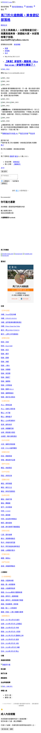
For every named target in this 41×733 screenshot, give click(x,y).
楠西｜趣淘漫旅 (6, 523)
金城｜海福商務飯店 (8, 566)
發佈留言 (4, 183)
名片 (6, 53)
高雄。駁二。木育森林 (9, 608)
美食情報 (17, 44)
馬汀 (2, 145)
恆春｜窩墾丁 (5, 377)
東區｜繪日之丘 (6, 487)
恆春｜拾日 (5, 350)
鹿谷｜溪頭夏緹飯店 (8, 538)
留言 (16, 156)
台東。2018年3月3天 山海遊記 (11, 624)
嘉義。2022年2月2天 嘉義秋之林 (12, 635)
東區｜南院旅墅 (6, 483)
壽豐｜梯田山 (5, 558)
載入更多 (4, 171)
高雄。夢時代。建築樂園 (9, 596)
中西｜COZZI (5, 511)
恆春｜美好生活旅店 (8, 397)
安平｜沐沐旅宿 (6, 507)
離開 (11, 729)
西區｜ (3, 475)
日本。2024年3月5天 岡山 (10, 651)
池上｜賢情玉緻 (6, 405)
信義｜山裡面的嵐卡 (8, 550)
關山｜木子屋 (5, 413)
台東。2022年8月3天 (8, 639)
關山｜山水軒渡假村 (8, 420)
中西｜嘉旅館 (5, 515)
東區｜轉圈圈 (5, 503)
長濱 (17, 639)
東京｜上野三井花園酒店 (9, 334)
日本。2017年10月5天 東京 (10, 620)
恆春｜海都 (5, 361)
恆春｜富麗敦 (5, 381)
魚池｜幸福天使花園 (8, 542)
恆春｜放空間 (5, 373)
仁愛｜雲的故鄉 (6, 534)
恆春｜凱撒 (5, 358)
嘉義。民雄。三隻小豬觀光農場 (12, 612)
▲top (2, 167)
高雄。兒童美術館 (7, 580)
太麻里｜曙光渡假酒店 (9, 436)
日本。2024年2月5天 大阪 (10, 643)
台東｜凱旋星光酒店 (8, 432)
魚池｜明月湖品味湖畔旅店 (10, 546)
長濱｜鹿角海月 (6, 424)
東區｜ (3, 468)
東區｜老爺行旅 (6, 499)
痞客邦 (12, 156)
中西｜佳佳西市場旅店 (9, 519)
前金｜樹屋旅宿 (6, 456)
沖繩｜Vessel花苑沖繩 (8, 314)
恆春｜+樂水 (5, 365)
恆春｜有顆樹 (5, 369)
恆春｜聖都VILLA (7, 389)
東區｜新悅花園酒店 (8, 491)
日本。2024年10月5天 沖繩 (10, 647)
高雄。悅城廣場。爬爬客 (9, 604)
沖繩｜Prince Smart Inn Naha (10, 326)
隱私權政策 (35, 703)
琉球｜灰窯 (5, 342)
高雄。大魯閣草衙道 (8, 588)
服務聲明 (21, 705)
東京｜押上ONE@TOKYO (10, 330)
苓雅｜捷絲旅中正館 (8, 460)
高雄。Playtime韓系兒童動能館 (11, 592)
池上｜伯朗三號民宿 (8, 409)
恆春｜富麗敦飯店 (7, 393)
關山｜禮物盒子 (6, 417)
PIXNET (9, 703)
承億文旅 (9, 475)
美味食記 (16, 162)
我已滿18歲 (5, 729)
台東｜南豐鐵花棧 (7, 428)
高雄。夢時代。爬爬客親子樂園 (12, 600)
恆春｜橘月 (5, 354)
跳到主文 (4, 25)
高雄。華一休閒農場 (8, 584)
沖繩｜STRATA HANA (9, 318)
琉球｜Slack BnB (6, 346)
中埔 (17, 628)
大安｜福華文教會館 (8, 444)
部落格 (7, 51)
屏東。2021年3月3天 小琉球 (10, 631)
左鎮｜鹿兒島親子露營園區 (10, 527)
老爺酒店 (9, 468)
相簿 (6, 48)
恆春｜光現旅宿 (6, 385)
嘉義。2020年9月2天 (8, 628)
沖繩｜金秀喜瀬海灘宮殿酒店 (11, 322)
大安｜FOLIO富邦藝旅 (9, 448)
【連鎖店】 (17, 164)
